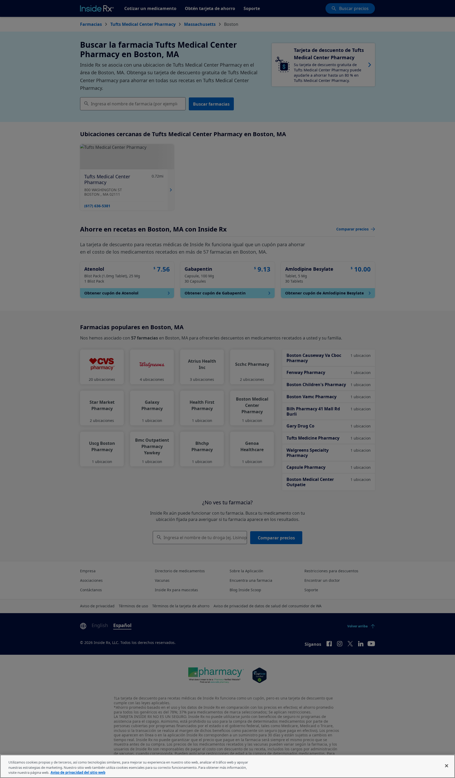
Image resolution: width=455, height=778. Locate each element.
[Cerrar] (446, 765)
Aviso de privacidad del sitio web (78, 772)
